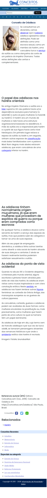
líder (4, 109)
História (24, 8)
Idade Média (9, 466)
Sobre (23, 484)
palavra (39, 33)
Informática (9, 447)
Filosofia (14, 8)
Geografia (34, 8)
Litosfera (7, 436)
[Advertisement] (23, 80)
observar (24, 33)
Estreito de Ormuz (11, 443)
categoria (6, 150)
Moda (6, 450)
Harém (7, 425)
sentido (30, 286)
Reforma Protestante (12, 469)
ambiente (6, 334)
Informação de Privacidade (32, 482)
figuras (40, 289)
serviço (41, 50)
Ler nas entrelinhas (12, 473)
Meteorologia (9, 440)
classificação (34, 138)
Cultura (5, 8)
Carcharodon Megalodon (14, 476)
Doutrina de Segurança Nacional (17, 462)
